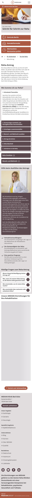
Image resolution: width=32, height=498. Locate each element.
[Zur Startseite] (16, 2)
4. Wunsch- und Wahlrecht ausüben (13, 134)
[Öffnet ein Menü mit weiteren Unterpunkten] (29, 2)
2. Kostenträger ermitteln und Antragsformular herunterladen (12, 123)
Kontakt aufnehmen (10, 406)
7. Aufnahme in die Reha (10, 148)
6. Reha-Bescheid (7, 144)
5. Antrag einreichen (8, 139)
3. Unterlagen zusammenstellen (12, 129)
